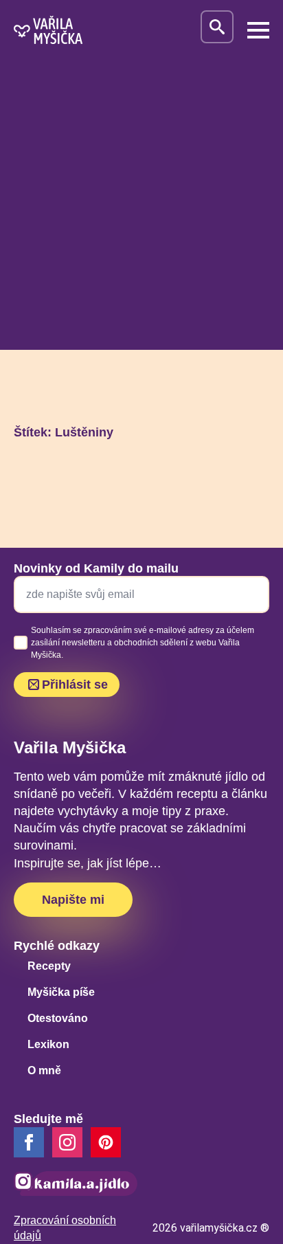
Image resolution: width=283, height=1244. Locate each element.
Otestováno (57, 1018)
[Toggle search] (217, 26)
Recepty (49, 966)
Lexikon (48, 1044)
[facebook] (29, 1142)
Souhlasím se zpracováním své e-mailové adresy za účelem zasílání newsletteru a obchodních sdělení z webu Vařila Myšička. (142, 642)
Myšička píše (61, 992)
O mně (44, 1070)
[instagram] (67, 1142)
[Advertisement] (141, 208)
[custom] (106, 1142)
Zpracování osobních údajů (65, 1227)
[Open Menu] (258, 30)
